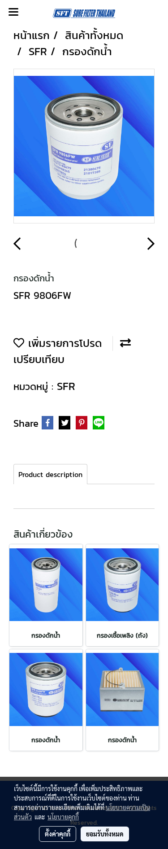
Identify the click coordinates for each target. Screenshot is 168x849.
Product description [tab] (50, 474)
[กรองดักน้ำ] (84, 146)
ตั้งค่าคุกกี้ (57, 834)
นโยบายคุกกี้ (63, 817)
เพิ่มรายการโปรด (63, 343)
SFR (66, 386)
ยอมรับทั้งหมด (105, 834)
